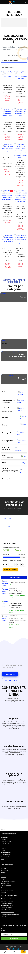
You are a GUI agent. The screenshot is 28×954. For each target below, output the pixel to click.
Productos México (9, 410)
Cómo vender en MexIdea (7, 912)
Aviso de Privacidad (6, 899)
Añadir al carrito (7, 225)
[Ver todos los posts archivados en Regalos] (23, 425)
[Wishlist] (5, 952)
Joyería (3, 470)
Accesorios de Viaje (6, 457)
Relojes (12, 470)
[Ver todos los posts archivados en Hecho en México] (22, 409)
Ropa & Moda (7, 470)
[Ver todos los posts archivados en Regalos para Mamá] (21, 433)
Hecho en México (7, 408)
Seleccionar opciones (9, 100)
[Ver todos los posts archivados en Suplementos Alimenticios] (20, 449)
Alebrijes (15, 410)
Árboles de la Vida (5, 411)
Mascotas (5, 417)
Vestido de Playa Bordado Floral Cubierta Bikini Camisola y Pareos (17, 620)
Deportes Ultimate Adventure (14, 547)
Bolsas (3, 472)
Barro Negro (12, 411)
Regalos (4, 425)
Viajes (4, 455)
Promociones (4, 870)
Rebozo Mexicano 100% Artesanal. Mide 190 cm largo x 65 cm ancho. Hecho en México (20, 252)
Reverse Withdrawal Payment (17, 582)
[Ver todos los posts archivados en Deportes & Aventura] (21, 401)
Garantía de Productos (6, 907)
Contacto (3, 892)
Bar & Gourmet (6, 392)
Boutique (5, 468)
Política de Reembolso (6, 903)
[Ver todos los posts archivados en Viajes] (23, 456)
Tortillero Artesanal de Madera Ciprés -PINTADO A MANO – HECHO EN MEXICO (7, 252)
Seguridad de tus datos (7, 888)
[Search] (25, 2)
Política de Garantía (6, 909)
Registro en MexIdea (6, 874)
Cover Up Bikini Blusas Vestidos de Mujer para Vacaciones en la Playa (21, 89)
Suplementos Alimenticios (6, 448)
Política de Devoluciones (7, 905)
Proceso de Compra (6, 885)
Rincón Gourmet (5, 394)
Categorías (4, 868)
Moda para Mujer (13, 588)
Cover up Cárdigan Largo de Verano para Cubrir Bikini (7, 87)
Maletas (11, 457)
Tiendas (3, 872)
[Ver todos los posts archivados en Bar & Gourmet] (22, 393)
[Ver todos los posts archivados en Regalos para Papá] (21, 441)
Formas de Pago (5, 883)
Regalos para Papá (7, 441)
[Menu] (2, 2)
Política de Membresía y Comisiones (10, 914)
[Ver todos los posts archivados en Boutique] (23, 471)
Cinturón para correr (9, 543)
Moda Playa (7, 471)
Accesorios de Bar (8, 395)
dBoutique (10, 92)
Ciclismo (4, 402)
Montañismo (8, 402)
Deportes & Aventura (8, 400)
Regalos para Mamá (8, 433)
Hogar (4, 462)
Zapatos (18, 471)
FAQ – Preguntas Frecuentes (8, 881)
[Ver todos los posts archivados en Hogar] (24, 463)
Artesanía (4, 410)
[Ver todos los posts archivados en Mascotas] (23, 417)
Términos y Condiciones (7, 901)
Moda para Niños (13, 471)
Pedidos (3, 879)
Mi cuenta (3, 877)
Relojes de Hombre (8, 472)
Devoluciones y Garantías (7, 890)
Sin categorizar (7, 479)
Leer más (21, 187)
